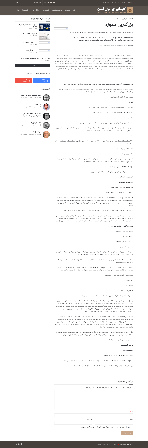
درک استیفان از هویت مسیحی (32, 113)
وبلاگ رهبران (35, 10)
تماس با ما (106, 2)
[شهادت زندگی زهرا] (44, 52)
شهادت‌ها (25, 10)
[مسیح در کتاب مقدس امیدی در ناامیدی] (44, 27)
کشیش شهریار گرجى (35, 125)
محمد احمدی (37, 107)
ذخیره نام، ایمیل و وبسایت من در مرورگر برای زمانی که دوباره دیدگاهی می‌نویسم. (105, 427)
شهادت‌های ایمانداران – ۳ (29, 42)
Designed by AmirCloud (126, 444)
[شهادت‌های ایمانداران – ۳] (44, 44)
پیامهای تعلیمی (57, 10)
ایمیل (130, 419)
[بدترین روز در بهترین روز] (44, 36)
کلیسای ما (46, 10)
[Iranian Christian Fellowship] (115, 10)
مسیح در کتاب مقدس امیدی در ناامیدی (27, 25)
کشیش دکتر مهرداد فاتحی (34, 98)
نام (131, 411)
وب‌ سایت (89, 419)
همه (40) (32, 65)
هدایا (18, 10)
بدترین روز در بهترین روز (29, 33)
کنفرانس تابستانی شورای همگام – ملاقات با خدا (35, 58)
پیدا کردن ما (115, 2)
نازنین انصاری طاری (35, 116)
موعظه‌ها (67, 10)
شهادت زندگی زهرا (31, 50)
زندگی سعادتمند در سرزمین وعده (31, 95)
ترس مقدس (37, 104)
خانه (74, 10)
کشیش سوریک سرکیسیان (34, 134)
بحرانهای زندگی (36, 132)
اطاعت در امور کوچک (34, 122)
